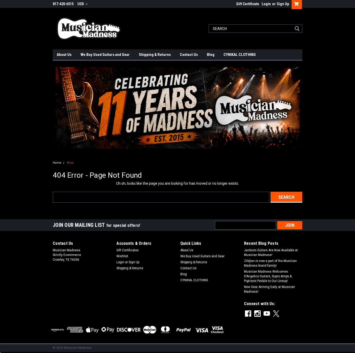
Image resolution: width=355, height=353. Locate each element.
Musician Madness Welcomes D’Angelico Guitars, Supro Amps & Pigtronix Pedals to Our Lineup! (268, 276)
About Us (64, 54)
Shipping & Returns (155, 54)
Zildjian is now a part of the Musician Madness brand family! (270, 263)
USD (81, 4)
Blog (210, 54)
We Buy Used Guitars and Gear (105, 54)
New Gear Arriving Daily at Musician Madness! (269, 289)
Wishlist (122, 256)
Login (266, 4)
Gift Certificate (247, 4)
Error (70, 162)
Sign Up (283, 4)
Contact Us (189, 54)
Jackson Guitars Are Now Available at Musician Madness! (271, 252)
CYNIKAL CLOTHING (239, 54)
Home (57, 162)
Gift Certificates (127, 250)
